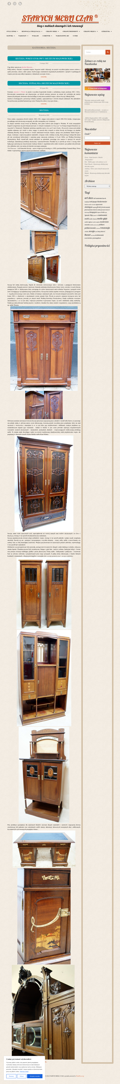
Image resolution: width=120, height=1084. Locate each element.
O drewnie (46, 36)
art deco (89, 198)
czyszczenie (98, 204)
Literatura (106, 31)
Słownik (10, 36)
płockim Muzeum (27, 67)
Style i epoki (11, 31)
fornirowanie (105, 207)
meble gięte (102, 218)
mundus (87, 225)
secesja (92, 231)
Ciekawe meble (51, 31)
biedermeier (102, 201)
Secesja (44, 110)
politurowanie (90, 228)
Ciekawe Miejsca (90, 31)
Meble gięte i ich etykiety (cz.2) (97, 162)
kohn (103, 212)
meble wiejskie (96, 222)
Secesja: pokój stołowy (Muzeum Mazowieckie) (44, 58)
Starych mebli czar (60, 18)
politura (101, 224)
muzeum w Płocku (19, 92)
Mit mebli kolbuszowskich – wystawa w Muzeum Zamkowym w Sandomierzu (96, 111)
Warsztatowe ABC (62, 36)
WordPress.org (80, 1076)
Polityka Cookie (24, 1071)
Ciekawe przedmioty (70, 31)
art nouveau (98, 198)
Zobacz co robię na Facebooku (95, 62)
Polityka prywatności (97, 245)
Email (88, 134)
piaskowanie (96, 225)
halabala (90, 210)
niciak (91, 225)
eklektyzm (89, 207)
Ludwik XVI (95, 215)
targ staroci (101, 231)
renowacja (105, 227)
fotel (86, 210)
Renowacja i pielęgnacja (31, 31)
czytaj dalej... (44, 76)
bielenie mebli (88, 204)
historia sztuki (97, 210)
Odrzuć (22, 1076)
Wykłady (35, 36)
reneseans (98, 228)
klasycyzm (93, 212)
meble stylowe (89, 222)
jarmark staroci (105, 210)
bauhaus (87, 202)
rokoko (86, 231)
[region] (24, 1068)
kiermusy (87, 212)
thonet (87, 234)
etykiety (94, 207)
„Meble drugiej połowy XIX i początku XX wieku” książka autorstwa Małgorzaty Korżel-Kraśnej (97, 119)
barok (104, 198)
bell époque (93, 202)
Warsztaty (22, 36)
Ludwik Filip (89, 215)
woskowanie (99, 235)
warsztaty (93, 235)
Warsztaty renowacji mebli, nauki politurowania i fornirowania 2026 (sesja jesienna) (96, 102)
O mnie (75, 36)
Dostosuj (11, 1076)
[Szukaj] (107, 52)
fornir (99, 207)
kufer (106, 212)
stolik (96, 231)
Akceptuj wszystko (35, 1076)
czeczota (93, 204)
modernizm (104, 222)
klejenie (99, 212)
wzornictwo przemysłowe (93, 238)
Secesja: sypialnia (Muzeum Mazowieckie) (44, 83)
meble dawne (93, 219)
